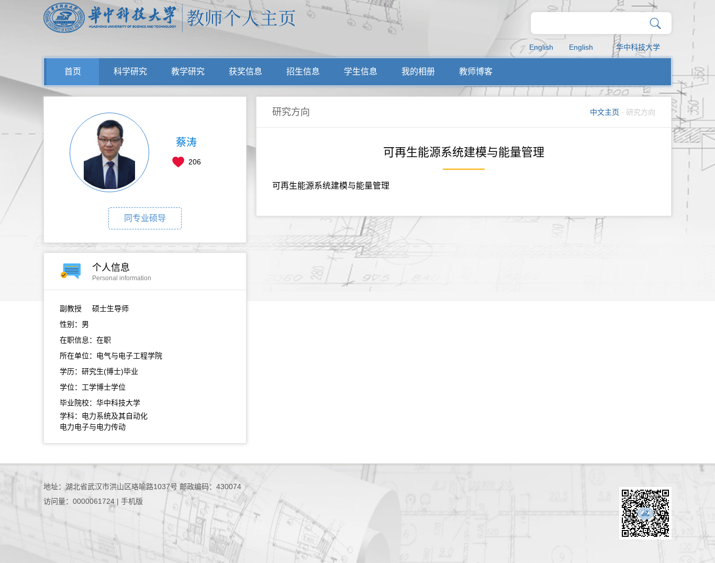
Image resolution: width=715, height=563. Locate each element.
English (541, 47)
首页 (72, 71)
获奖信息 (245, 71)
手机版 (132, 501)
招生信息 (303, 71)
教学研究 (188, 71)
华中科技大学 (638, 47)
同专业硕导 (145, 218)
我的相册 (418, 71)
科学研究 (130, 71)
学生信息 (360, 71)
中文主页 (604, 112)
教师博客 (476, 71)
